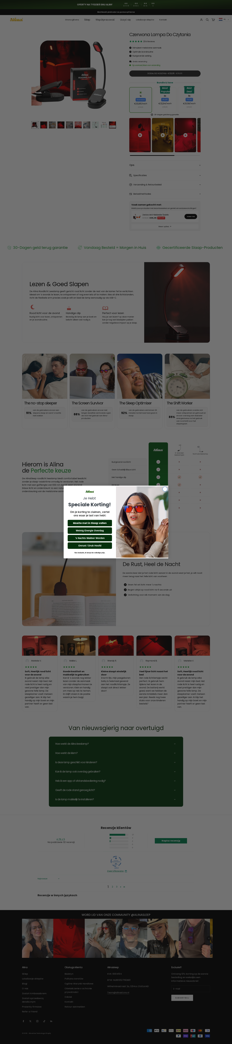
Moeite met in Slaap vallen (90, 523)
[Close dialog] (165, 489)
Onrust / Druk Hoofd (89, 545)
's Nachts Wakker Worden (90, 538)
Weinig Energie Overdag (90, 530)
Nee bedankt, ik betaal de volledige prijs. (90, 553)
